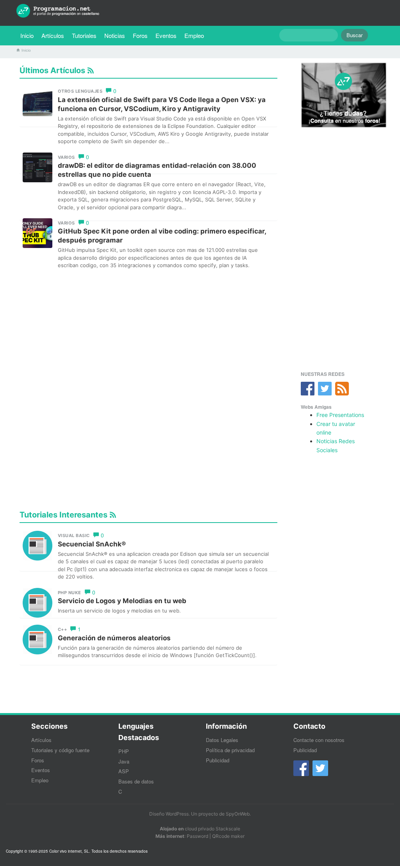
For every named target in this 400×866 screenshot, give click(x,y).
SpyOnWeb (238, 814)
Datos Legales (222, 740)
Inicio (27, 35)
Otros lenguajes (80, 91)
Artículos (52, 35)
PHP (123, 751)
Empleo (194, 35)
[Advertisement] (148, 329)
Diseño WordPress (169, 814)
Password (197, 836)
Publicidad (217, 760)
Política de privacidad (230, 750)
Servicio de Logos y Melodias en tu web (122, 601)
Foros (140, 35)
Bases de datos (136, 781)
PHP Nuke (69, 592)
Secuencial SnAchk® (92, 544)
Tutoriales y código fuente (60, 750)
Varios (66, 157)
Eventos (166, 35)
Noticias (114, 35)
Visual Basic (74, 535)
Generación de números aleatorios (114, 638)
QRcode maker (228, 836)
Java (123, 761)
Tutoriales (86, 35)
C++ (62, 629)
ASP (123, 771)
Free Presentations (340, 414)
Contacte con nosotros (319, 740)
